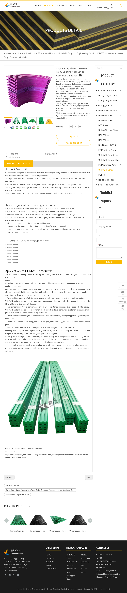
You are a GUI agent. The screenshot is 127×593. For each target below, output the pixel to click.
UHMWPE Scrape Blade (109, 160)
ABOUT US (50, 562)
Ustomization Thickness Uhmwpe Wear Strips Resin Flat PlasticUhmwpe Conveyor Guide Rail (58, 531)
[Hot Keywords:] (120, 5)
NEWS (48, 565)
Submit (109, 262)
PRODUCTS (50, 558)
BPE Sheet (103, 125)
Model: (8, 154)
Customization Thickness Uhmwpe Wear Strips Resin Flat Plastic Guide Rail (38, 531)
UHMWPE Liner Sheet (108, 130)
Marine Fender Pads (107, 110)
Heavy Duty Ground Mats (110, 95)
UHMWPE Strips (105, 170)
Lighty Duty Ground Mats (110, 100)
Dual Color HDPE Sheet (109, 145)
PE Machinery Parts (107, 165)
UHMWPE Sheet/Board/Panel (30, 449)
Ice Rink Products (106, 179)
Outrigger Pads (105, 105)
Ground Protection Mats (109, 90)
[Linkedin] (9, 575)
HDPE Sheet (104, 135)
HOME (48, 555)
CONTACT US (51, 568)
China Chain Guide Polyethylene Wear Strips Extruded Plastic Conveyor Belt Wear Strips (40, 490)
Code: (8, 157)
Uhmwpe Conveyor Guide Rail (17, 494)
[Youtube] (18, 575)
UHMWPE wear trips (14, 485)
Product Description (18, 163)
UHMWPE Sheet (105, 115)
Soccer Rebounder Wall (109, 184)
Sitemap (87, 589)
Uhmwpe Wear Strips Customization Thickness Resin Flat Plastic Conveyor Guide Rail (18, 531)
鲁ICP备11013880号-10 (100, 589)
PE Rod (101, 174)
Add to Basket (72, 142)
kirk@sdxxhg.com (105, 7)
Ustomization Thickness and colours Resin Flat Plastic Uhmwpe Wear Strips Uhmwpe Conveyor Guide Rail (78, 531)
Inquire (72, 136)
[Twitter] (14, 575)
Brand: (47, 154)
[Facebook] (5, 575)
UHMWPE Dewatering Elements (110, 155)
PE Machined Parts (107, 150)
